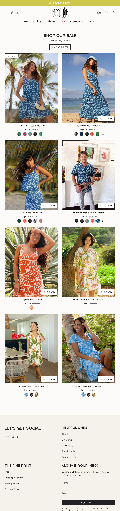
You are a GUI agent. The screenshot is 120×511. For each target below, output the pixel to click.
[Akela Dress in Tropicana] (31, 348)
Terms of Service (13, 489)
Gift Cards (67, 439)
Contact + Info (69, 457)
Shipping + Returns (14, 477)
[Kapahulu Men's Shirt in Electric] (88, 175)
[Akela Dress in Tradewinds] (88, 348)
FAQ (7, 472)
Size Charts (67, 445)
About (65, 434)
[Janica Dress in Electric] (88, 88)
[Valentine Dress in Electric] (31, 88)
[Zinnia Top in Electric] (31, 175)
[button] (37, 21)
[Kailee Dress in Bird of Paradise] (88, 262)
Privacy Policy (12, 483)
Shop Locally (68, 451)
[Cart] (113, 12)
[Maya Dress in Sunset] (31, 262)
